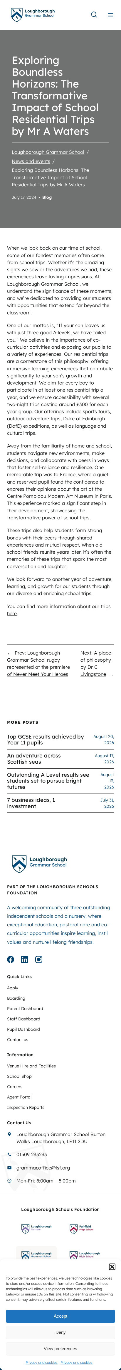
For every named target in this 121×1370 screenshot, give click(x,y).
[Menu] (110, 15)
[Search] (94, 15)
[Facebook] (10, 960)
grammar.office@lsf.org (43, 1168)
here (12, 613)
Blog (47, 197)
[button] (112, 1267)
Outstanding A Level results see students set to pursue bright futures (48, 781)
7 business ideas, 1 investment (31, 803)
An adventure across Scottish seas (34, 759)
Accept (60, 1316)
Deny (61, 1332)
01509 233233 (31, 1154)
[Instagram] (38, 960)
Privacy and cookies (42, 1362)
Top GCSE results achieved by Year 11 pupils (45, 740)
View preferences (60, 1348)
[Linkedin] (24, 960)
